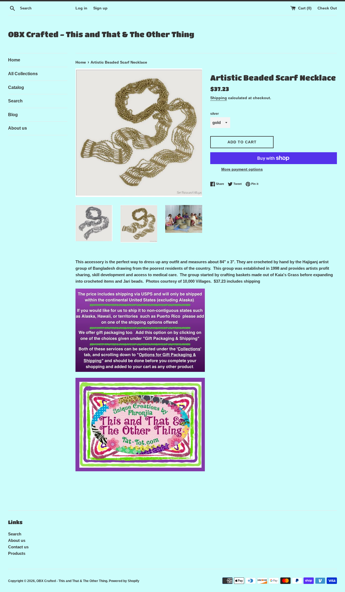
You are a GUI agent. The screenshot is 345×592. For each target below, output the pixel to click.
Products (16, 553)
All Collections (23, 73)
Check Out (327, 8)
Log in (81, 8)
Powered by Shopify (124, 581)
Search (15, 101)
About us (17, 128)
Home (14, 60)
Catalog (16, 87)
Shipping (218, 98)
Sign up (100, 8)
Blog (13, 114)
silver (214, 114)
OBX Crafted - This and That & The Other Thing (101, 34)
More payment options (242, 169)
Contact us (18, 547)
